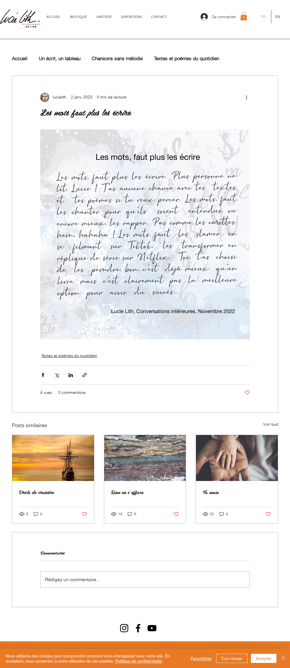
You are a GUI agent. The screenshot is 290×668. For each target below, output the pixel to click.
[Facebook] (138, 628)
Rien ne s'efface (127, 492)
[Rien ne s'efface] (145, 458)
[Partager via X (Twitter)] (56, 375)
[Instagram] (124, 628)
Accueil (19, 58)
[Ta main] (237, 458)
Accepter (264, 658)
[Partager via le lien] (84, 375)
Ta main (210, 492)
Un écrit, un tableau (59, 58)
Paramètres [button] (201, 658)
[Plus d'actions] (246, 97)
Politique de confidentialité (138, 661)
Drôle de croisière (36, 492)
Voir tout (270, 424)
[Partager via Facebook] (43, 375)
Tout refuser (232, 658)
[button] (243, 16)
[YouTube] (151, 628)
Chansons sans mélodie (117, 58)
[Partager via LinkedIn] (70, 375)
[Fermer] (283, 658)
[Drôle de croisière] (53, 458)
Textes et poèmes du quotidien (186, 58)
